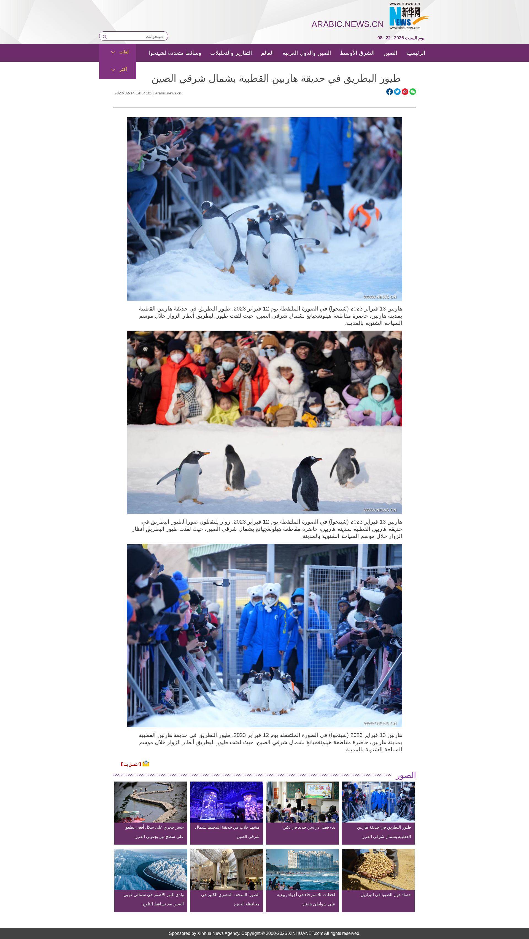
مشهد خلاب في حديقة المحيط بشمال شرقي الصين (227, 832)
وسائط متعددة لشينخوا (175, 53)
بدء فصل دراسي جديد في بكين (309, 827)
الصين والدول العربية (307, 53)
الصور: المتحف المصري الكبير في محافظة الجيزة (230, 899)
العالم (267, 53)
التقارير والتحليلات (231, 53)
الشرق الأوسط (357, 53)
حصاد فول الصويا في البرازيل (386, 894)
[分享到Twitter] (397, 91)
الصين (390, 53)
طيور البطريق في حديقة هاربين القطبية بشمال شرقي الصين (384, 832)
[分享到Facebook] (389, 91)
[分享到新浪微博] (405, 91)
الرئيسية (415, 53)
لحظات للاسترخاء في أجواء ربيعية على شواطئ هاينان (306, 899)
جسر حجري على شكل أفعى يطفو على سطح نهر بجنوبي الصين (155, 832)
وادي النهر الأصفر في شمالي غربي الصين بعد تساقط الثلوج (153, 899)
